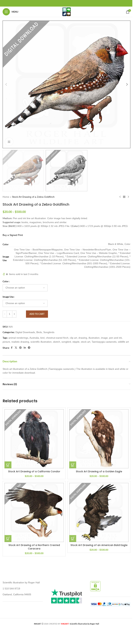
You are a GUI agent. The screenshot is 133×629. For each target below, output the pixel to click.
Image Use (8, 296)
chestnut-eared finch (57, 337)
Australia (34, 337)
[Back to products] (124, 197)
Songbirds (48, 332)
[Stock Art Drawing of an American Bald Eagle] (98, 512)
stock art (85, 341)
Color (6, 281)
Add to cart (37, 314)
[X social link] (16, 347)
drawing (82, 337)
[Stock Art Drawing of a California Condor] (34, 438)
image (104, 337)
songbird (66, 341)
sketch (56, 341)
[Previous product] (120, 197)
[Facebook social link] (12, 347)
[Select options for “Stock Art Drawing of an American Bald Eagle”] (72, 538)
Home (6, 196)
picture (6, 341)
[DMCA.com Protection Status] (95, 586)
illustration (94, 337)
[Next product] (128, 197)
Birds (39, 332)
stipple (75, 341)
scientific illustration (41, 341)
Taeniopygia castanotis (104, 341)
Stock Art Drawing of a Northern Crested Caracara (34, 546)
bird (42, 337)
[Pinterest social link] (20, 347)
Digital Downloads (25, 332)
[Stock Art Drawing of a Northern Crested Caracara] (34, 512)
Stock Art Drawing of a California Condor (34, 471)
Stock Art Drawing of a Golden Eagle (99, 471)
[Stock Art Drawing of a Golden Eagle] (98, 438)
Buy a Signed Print (13, 235)
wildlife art (123, 341)
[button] (6, 84)
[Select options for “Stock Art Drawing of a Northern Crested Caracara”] (8, 538)
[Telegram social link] (29, 347)
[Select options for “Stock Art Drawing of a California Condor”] (8, 464)
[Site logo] (66, 11)
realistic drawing (20, 341)
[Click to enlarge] (9, 142)
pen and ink (115, 337)
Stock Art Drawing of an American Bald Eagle (98, 545)
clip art (73, 337)
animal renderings (18, 337)
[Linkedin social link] (25, 347)
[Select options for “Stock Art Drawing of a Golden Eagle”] (72, 464)
